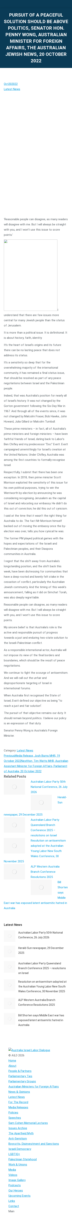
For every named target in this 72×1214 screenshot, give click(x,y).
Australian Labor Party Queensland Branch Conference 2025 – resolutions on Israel (42, 968)
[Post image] (14, 787)
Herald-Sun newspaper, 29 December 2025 (41, 950)
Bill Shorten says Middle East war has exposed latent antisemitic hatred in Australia (41, 1020)
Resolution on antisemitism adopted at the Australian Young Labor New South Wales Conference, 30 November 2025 (35, 851)
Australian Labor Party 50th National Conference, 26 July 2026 (49, 787)
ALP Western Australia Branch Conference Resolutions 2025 (45, 872)
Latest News (12, 89)
